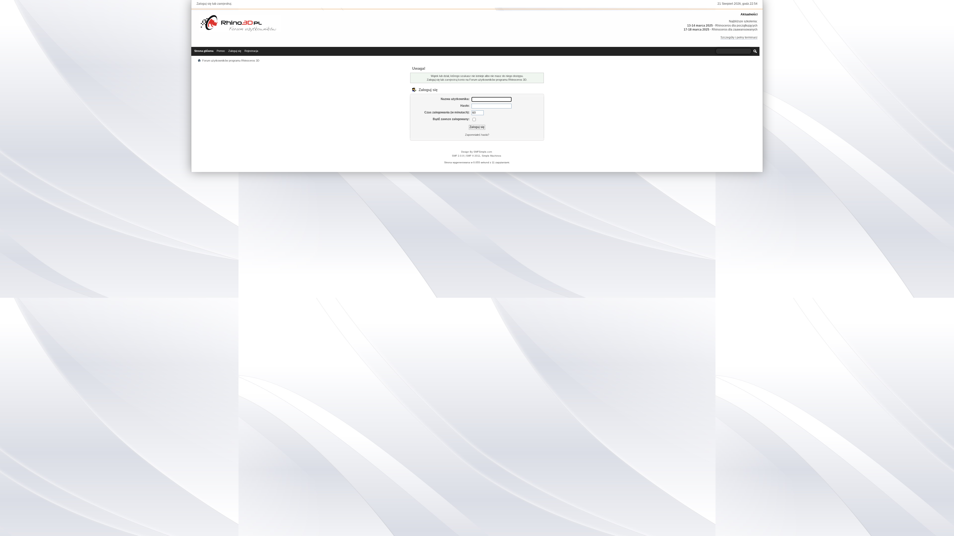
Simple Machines (491, 155)
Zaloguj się (204, 3)
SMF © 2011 (473, 155)
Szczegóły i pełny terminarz (738, 37)
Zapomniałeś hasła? (477, 134)
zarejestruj (224, 3)
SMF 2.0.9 (458, 155)
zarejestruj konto (455, 79)
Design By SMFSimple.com (476, 151)
